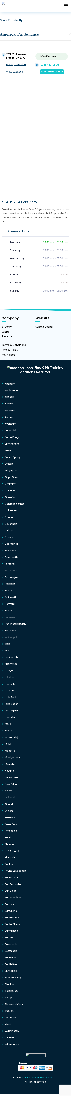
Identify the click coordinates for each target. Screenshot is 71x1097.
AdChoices (8, 354)
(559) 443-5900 (49, 65)
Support (7, 331)
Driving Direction (16, 64)
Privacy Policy (10, 349)
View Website (14, 72)
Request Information (52, 71)
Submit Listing (44, 326)
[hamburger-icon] (65, 6)
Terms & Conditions (14, 345)
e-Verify (7, 326)
